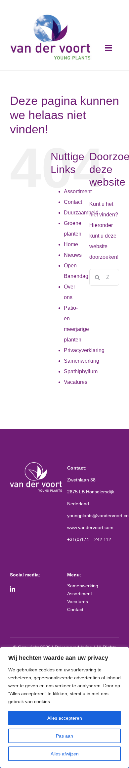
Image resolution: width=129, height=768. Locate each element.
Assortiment (78, 191)
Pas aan (64, 736)
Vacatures (75, 382)
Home (71, 244)
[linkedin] (12, 589)
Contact (73, 202)
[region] (64, 707)
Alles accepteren (64, 718)
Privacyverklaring (84, 350)
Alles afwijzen (65, 753)
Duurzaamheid (81, 212)
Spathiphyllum (81, 371)
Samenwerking (81, 361)
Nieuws (73, 255)
